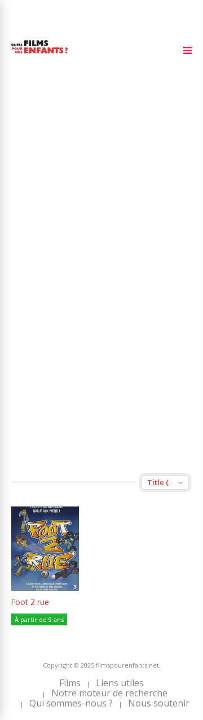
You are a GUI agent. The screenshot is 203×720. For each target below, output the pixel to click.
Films (70, 682)
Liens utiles (120, 682)
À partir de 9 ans (39, 619)
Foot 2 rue (30, 602)
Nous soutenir (158, 703)
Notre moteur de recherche (109, 692)
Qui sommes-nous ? (71, 703)
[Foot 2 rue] (45, 588)
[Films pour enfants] (39, 55)
